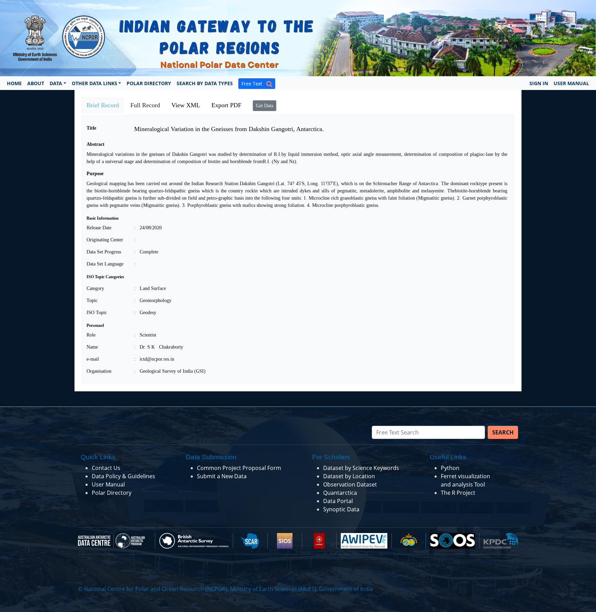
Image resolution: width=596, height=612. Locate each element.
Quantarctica (340, 492)
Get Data (264, 105)
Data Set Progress (104, 251)
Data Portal (338, 501)
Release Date (99, 227)
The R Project (458, 492)
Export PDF (226, 105)
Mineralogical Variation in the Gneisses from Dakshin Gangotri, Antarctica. (229, 129)
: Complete (146, 251)
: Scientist (145, 335)
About (35, 83)
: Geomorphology (152, 300)
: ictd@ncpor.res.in (154, 359)
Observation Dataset (350, 484)
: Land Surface (150, 288)
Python (450, 468)
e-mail (93, 359)
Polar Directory (149, 83)
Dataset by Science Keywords (361, 468)
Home (14, 83)
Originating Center (105, 239)
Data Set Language (105, 264)
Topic (92, 300)
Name (92, 347)
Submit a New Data (222, 476)
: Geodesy (145, 312)
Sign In (538, 83)
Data (56, 83)
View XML (185, 105)
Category (95, 288)
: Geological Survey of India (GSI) (170, 371)
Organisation (99, 371)
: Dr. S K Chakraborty (158, 347)
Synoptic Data (341, 509)
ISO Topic (97, 312)
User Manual (571, 83)
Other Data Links (94, 83)
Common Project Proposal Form (239, 468)
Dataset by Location (349, 476)
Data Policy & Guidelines (123, 476)
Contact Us (106, 468)
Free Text (253, 83)
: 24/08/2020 (148, 227)
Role (91, 335)
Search (503, 432)
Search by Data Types (205, 83)
